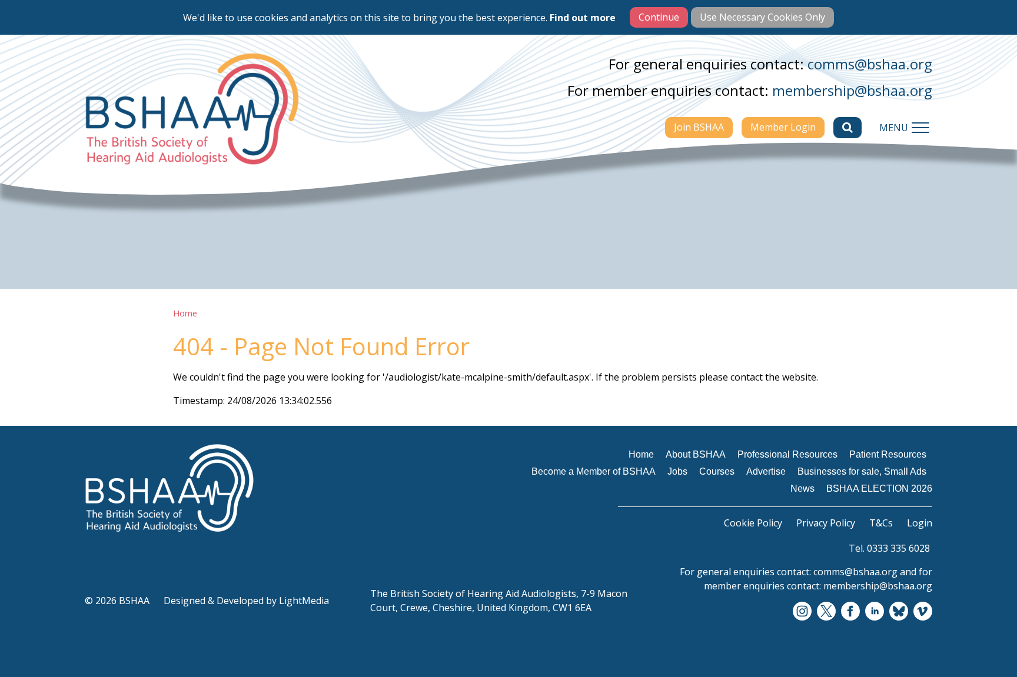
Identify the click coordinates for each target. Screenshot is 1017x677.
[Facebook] (850, 612)
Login (919, 522)
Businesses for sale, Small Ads (861, 471)
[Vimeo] (922, 612)
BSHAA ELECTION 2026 (879, 488)
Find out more (583, 17)
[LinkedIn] (874, 612)
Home (185, 313)
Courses (716, 471)
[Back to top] (981, 641)
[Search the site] (847, 127)
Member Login (783, 127)
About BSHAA (696, 454)
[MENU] (920, 128)
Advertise (766, 471)
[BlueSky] (898, 612)
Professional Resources (787, 454)
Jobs (677, 471)
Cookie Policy (753, 522)
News (802, 488)
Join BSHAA (699, 127)
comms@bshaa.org (869, 64)
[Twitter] (826, 612)
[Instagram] (802, 612)
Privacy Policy (825, 522)
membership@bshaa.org (852, 90)
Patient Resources (887, 454)
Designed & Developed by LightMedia (246, 600)
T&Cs (881, 522)
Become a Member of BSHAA (593, 471)
